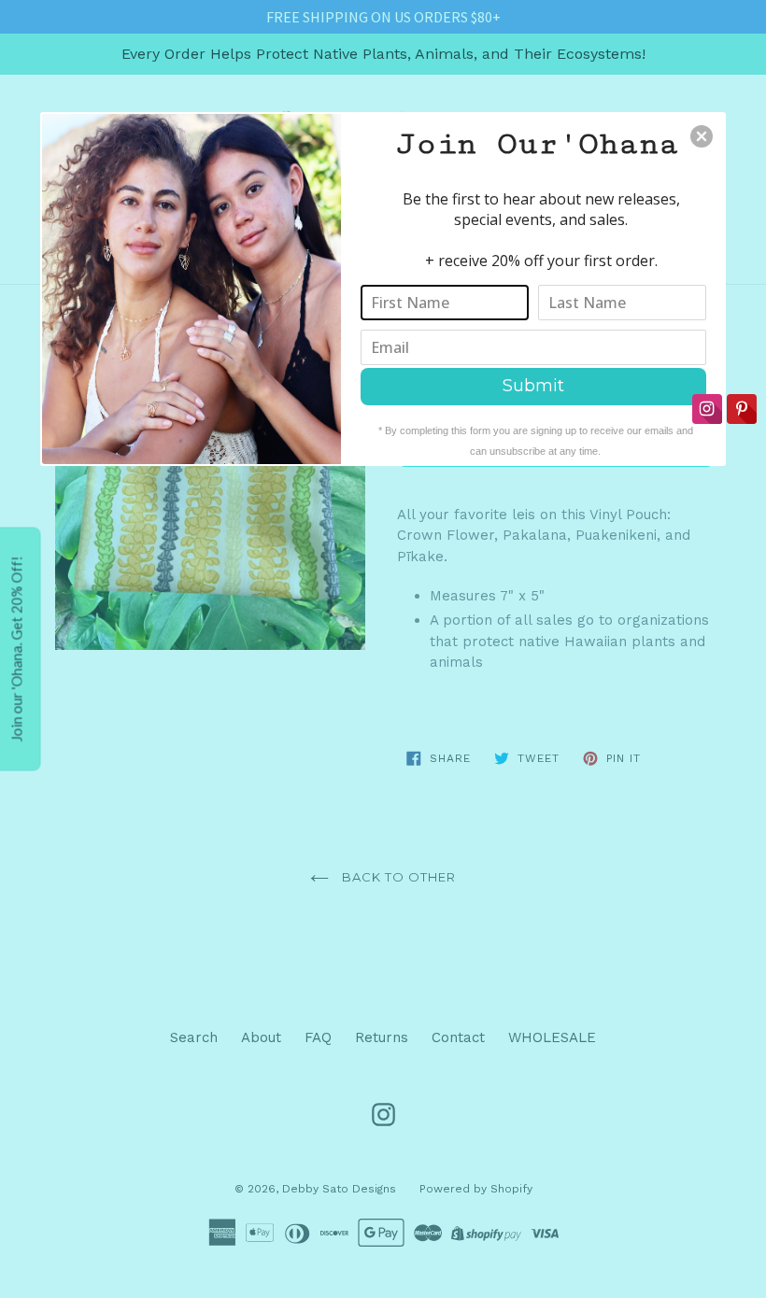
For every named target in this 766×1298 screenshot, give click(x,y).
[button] (701, 136)
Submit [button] (533, 385)
